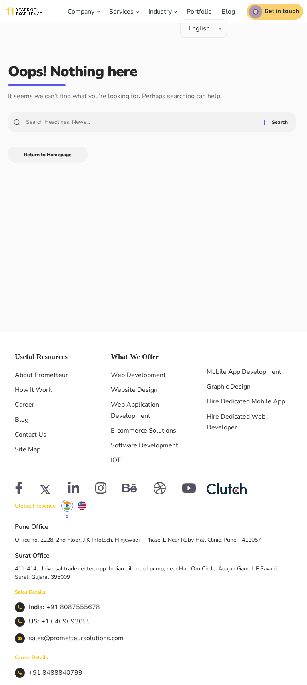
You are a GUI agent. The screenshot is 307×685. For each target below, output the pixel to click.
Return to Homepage (48, 154)
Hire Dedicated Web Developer (236, 422)
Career (24, 404)
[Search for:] (142, 122)
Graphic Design (229, 386)
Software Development (144, 445)
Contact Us (30, 434)
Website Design (134, 389)
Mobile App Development (244, 371)
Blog (228, 11)
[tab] (67, 506)
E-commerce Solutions (143, 430)
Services (122, 11)
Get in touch (282, 11)
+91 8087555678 (73, 607)
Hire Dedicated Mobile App (246, 401)
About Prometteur (41, 375)
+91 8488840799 (55, 672)
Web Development (138, 375)
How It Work (33, 389)
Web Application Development (135, 410)
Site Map (27, 449)
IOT (116, 460)
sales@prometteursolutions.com (76, 638)
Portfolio (199, 11)
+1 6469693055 (66, 621)
